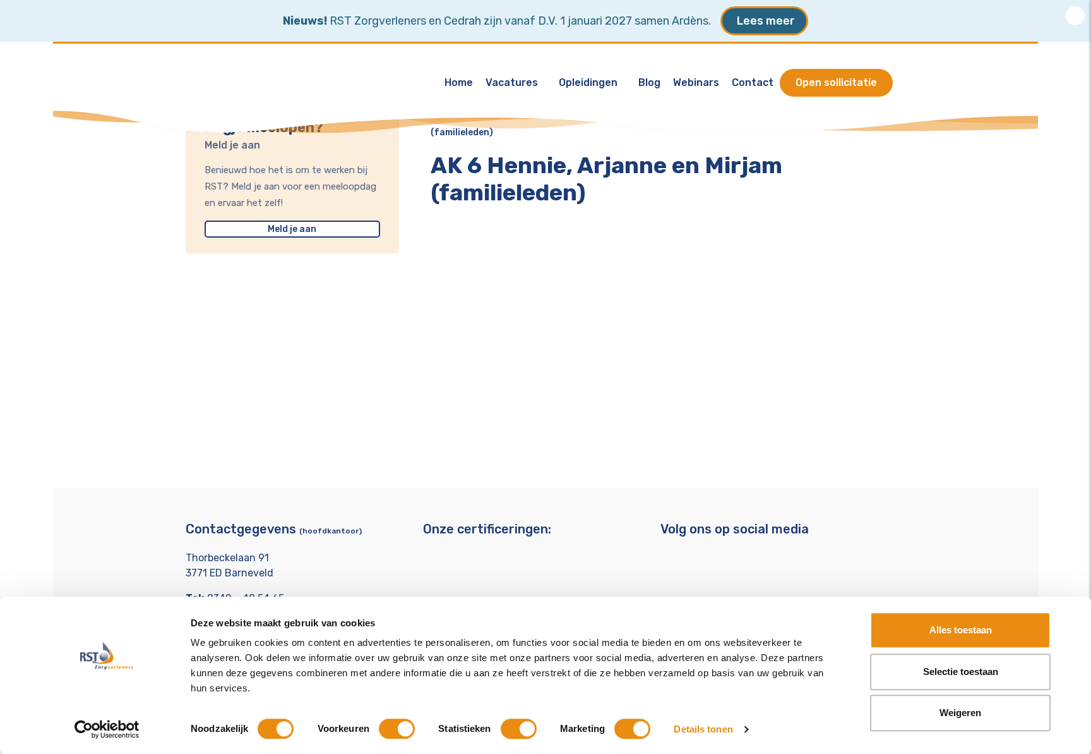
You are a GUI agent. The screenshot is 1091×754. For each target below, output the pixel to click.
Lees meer (766, 21)
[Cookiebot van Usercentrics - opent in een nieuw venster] (107, 729)
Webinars (696, 82)
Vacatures (512, 82)
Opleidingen (588, 82)
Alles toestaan (960, 629)
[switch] (397, 729)
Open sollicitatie (836, 82)
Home (458, 82)
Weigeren (960, 712)
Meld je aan (292, 229)
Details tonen (703, 729)
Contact (752, 82)
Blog (649, 82)
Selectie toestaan (960, 671)
